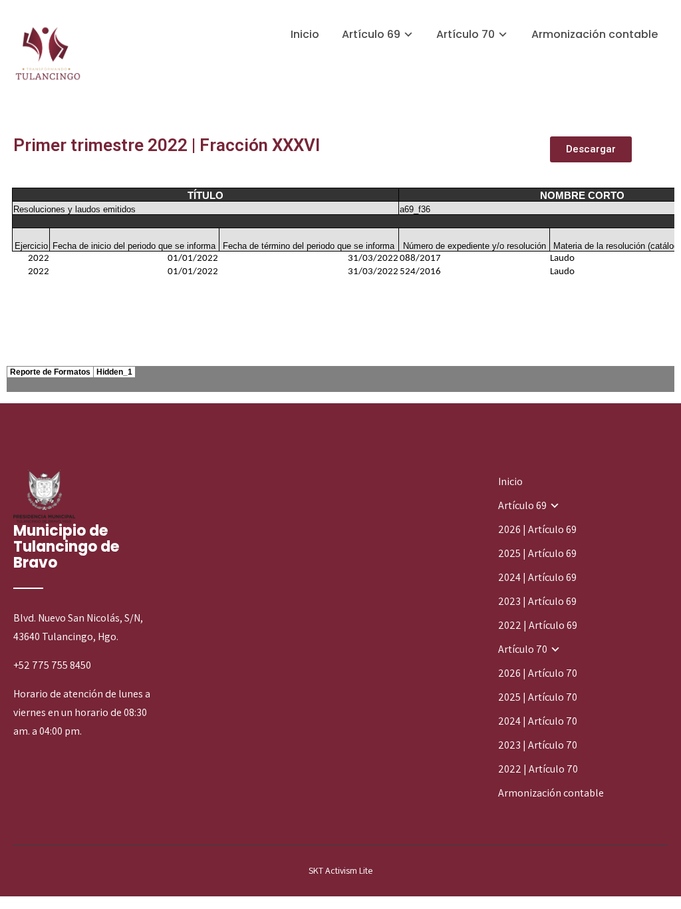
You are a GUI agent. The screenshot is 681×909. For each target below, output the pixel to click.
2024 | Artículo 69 (537, 577)
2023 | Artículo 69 (537, 601)
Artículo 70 (465, 34)
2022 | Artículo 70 (538, 769)
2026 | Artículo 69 (537, 529)
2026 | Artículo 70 (537, 673)
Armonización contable (594, 34)
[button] (591, 149)
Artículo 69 (371, 34)
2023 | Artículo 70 (537, 745)
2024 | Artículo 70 (537, 721)
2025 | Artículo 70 (537, 697)
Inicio (305, 34)
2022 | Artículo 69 (537, 625)
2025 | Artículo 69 (537, 553)
